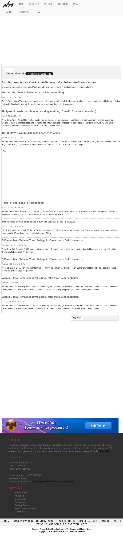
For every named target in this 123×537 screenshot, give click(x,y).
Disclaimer (20, 511)
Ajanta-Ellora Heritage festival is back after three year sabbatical (40, 278)
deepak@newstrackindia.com (47, 481)
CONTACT (24, 12)
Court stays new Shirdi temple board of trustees (31, 133)
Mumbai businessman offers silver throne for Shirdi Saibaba (38, 221)
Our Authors (21, 502)
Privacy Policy (22, 505)
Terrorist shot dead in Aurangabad (23, 202)
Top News (77, 318)
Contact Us (20, 499)
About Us (19, 495)
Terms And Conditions (26, 508)
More (76, 4)
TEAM (37, 12)
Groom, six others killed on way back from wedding (33, 92)
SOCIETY (34, 4)
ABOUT (10, 12)
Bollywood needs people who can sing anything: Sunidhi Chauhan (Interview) (49, 111)
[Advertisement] (61, 40)
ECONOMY (62, 4)
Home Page (21, 492)
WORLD (48, 4)
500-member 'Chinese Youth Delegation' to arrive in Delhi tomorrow (42, 240)
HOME (21, 4)
